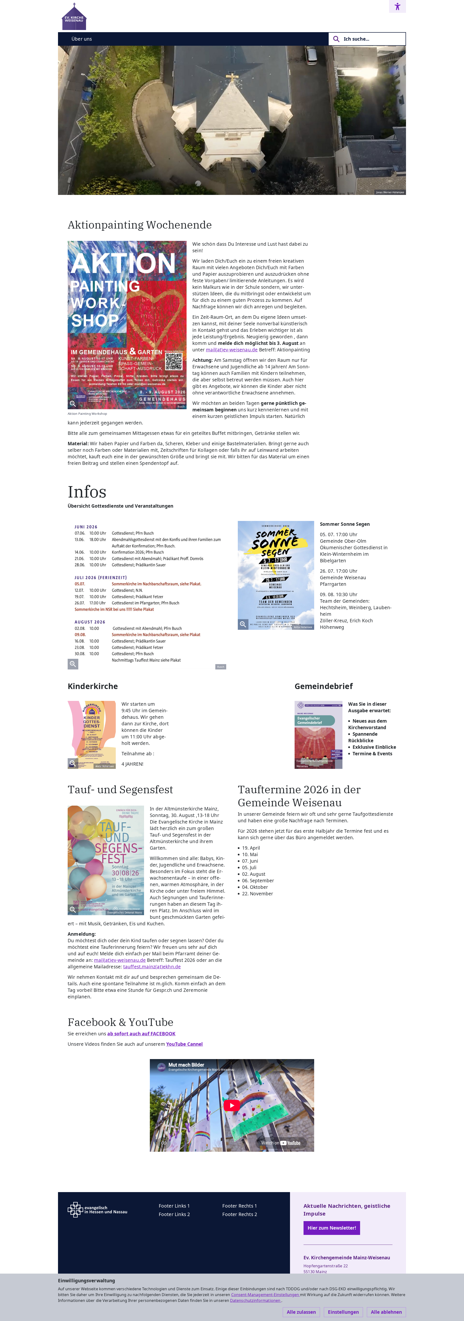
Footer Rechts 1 (239, 1206)
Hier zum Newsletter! (332, 1228)
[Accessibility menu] (397, 6)
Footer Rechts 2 (239, 1214)
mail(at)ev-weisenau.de (120, 960)
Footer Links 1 (174, 1206)
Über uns (82, 39)
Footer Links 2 (174, 1214)
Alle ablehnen (386, 1312)
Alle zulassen (301, 1312)
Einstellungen (343, 1312)
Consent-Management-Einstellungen (265, 1294)
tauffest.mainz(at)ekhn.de (152, 967)
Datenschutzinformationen (255, 1300)
